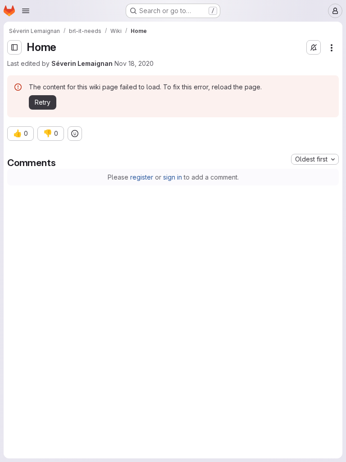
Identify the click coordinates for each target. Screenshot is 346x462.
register (141, 177)
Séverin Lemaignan (82, 63)
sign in (172, 177)
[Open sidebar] (14, 47)
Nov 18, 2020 (134, 63)
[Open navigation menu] (25, 11)
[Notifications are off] (313, 47)
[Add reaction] (75, 133)
